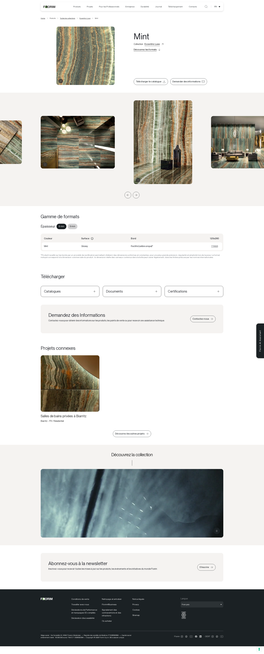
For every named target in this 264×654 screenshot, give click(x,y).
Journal (158, 7)
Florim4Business (109, 604)
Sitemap (136, 615)
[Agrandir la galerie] (45, 164)
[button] (128, 195)
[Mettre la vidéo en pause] (216, 531)
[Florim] (49, 6)
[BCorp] (184, 619)
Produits (77, 7)
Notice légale (138, 599)
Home (43, 18)
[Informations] (92, 238)
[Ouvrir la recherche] (206, 6)
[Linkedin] (200, 636)
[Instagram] (182, 636)
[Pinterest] (186, 636)
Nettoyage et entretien (112, 599)
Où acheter (107, 621)
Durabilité (145, 7)
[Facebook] (196, 636)
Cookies (136, 610)
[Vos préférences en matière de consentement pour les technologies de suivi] (259, 649)
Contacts (193, 7)
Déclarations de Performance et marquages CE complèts (84, 611)
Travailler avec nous (80, 604)
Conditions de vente (80, 599)
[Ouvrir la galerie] (61, 81)
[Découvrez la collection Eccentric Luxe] (132, 503)
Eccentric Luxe (84, 18)
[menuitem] (77, 7)
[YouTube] (191, 636)
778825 (214, 246)
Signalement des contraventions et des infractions (111, 613)
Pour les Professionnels (109, 7)
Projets (90, 7)
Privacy (135, 604)
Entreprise (129, 7)
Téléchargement (175, 7)
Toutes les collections (67, 18)
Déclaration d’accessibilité (82, 618)
